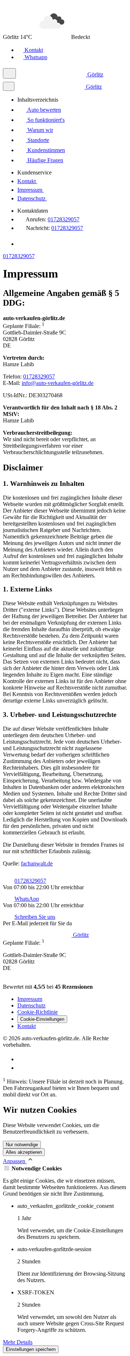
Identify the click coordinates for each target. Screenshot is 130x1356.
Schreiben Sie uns (34, 917)
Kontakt (33, 50)
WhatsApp (26, 899)
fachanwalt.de (37, 863)
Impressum (30, 190)
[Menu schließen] (8, 86)
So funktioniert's (45, 120)
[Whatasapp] (21, 1059)
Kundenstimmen (45, 150)
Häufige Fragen (44, 160)
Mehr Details (17, 1342)
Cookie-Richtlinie (37, 1012)
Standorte (37, 140)
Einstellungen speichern (31, 1349)
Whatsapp (35, 57)
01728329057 (63, 219)
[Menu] (9, 73)
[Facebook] (21, 244)
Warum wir (39, 130)
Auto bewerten (43, 110)
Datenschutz (32, 198)
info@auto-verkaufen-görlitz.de (58, 383)
